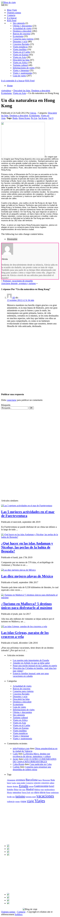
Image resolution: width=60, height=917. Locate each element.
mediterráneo (49, 789)
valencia (11, 801)
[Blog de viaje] (8, 2)
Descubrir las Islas (21, 60)
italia (23, 789)
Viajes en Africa (20, 62)
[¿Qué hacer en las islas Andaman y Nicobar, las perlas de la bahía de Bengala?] (30, 537)
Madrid (30, 789)
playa (36, 792)
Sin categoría (19, 23)
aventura (20, 779)
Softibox (19, 914)
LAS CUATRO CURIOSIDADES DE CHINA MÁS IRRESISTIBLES (34, 760)
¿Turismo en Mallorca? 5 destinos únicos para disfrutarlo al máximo (26, 606)
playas (43, 792)
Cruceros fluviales (21, 44)
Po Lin (34, 118)
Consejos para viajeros (23, 39)
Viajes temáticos (20, 47)
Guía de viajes (19, 75)
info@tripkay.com (21, 748)
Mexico (9, 792)
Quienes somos (14, 12)
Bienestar (46, 780)
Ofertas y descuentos (22, 26)
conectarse (11, 400)
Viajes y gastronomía (22, 73)
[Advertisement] (30, 360)
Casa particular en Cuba (41, 764)
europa (31, 786)
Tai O (50, 118)
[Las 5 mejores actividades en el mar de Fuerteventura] (26, 505)
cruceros (45, 783)
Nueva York (26, 792)
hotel (51, 786)
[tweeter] (8, 849)
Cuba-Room (18, 764)
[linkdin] (8, 851)
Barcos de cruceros (21, 33)
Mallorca (37, 790)
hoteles (10, 789)
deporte (9, 786)
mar (42, 789)
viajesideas (6, 90)
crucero (37, 782)
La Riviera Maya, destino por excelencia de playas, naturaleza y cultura (32, 755)
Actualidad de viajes (22, 28)
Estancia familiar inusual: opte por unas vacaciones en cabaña (31, 674)
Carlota (16, 767)
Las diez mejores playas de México (27, 576)
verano (17, 801)
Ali (13, 297)
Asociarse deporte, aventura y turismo (18, 283)
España (23, 786)
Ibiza (16, 789)
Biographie (12, 239)
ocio (32, 792)
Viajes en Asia (19, 57)
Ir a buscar (12, 18)
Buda (15, 118)
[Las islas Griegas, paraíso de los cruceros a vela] (24, 626)
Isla (20, 789)
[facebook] (8, 846)
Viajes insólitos (20, 49)
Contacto (11, 15)
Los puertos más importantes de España (31, 660)
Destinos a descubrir (22, 31)
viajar (23, 801)
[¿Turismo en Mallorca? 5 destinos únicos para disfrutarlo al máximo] (30, 597)
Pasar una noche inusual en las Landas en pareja (35, 665)
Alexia (33, 113)
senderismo (55, 792)
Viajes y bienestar (21, 70)
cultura (52, 783)
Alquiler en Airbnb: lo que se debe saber (31, 663)
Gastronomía (41, 786)
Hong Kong (24, 118)
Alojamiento (11, 780)
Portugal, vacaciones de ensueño (18, 281)
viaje (30, 801)
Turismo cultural (20, 65)
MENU (4, 5)
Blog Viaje (12, 10)
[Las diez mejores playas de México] (18, 570)
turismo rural (31, 797)
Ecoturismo (18, 36)
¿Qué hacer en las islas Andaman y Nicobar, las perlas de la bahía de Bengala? (27, 547)
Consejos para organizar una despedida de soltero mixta (32, 768)
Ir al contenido (8, 80)
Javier (15, 759)
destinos (15, 786)
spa (13, 797)
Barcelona (32, 779)
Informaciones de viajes (24, 68)
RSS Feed (11, 20)
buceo (9, 783)
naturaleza (17, 792)
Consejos (29, 783)
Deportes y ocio (20, 41)
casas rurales (21, 783)
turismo (20, 796)
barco (40, 780)
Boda (53, 780)
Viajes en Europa (21, 54)
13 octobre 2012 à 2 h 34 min (20, 300)
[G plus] (8, 854)
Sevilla (9, 797)
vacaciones (45, 796)
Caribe (14, 783)
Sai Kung (42, 118)
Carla (15, 753)
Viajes (40, 800)
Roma (48, 792)
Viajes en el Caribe (21, 52)
